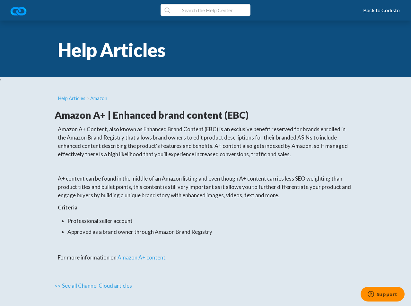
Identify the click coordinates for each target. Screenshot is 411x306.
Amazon (98, 98)
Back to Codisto (381, 10)
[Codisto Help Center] (20, 12)
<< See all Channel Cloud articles (93, 285)
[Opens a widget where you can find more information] (382, 295)
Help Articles (71, 98)
